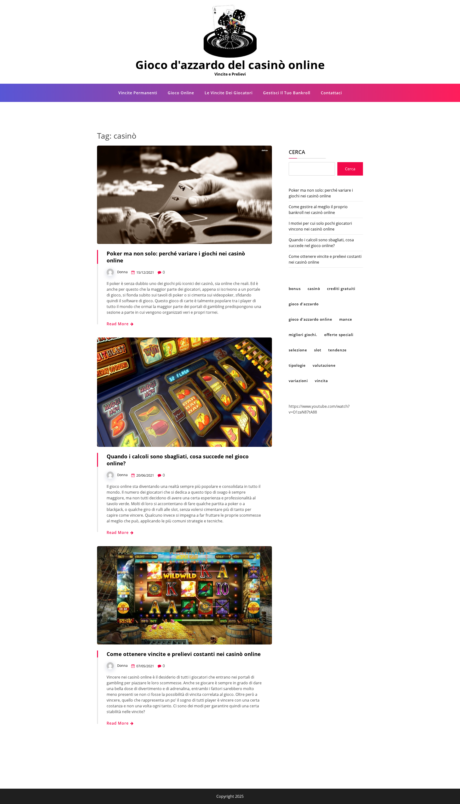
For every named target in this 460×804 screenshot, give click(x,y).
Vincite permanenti (137, 92)
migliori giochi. (303, 334)
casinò (314, 288)
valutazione (324, 365)
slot (317, 350)
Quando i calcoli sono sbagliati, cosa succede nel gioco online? (178, 460)
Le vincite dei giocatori (229, 92)
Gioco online (181, 92)
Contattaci (331, 92)
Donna (122, 272)
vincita (321, 380)
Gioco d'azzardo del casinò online (230, 64)
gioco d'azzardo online (310, 319)
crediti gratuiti (341, 288)
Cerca (297, 152)
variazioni (298, 380)
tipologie (297, 365)
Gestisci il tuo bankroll (286, 92)
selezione (298, 350)
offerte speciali (338, 334)
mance (345, 319)
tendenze (337, 350)
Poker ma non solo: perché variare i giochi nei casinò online (176, 257)
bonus (295, 288)
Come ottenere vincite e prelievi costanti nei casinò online (184, 653)
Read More (118, 323)
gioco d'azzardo (304, 304)
